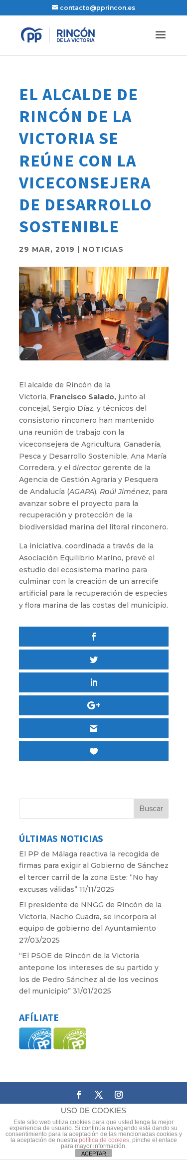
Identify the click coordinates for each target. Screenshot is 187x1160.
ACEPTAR (93, 1154)
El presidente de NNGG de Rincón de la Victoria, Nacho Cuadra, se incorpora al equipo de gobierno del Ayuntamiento (90, 916)
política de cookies (104, 1140)
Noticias (103, 249)
